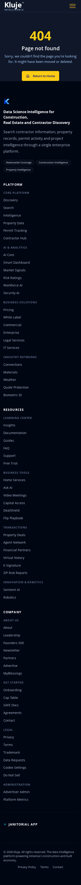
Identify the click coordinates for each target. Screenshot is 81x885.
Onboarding (12, 690)
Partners (9, 658)
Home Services (14, 480)
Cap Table (10, 697)
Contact (9, 720)
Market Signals (14, 270)
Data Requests (14, 760)
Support (9, 455)
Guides (8, 440)
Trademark (11, 752)
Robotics (9, 597)
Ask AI (7, 487)
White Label (12, 317)
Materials (10, 372)
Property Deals (14, 535)
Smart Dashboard (16, 262)
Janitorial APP (23, 824)
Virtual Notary (13, 558)
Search (8, 208)
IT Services (11, 347)
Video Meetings (15, 495)
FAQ (6, 448)
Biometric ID (12, 395)
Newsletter (11, 650)
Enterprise (11, 332)
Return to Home (44, 76)
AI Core (8, 255)
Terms (8, 745)
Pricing (8, 310)
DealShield (11, 510)
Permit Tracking (15, 230)
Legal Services (14, 340)
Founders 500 (13, 643)
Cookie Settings (14, 767)
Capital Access (14, 503)
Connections (12, 364)
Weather (9, 379)
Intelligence (12, 215)
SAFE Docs (11, 705)
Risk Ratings (12, 278)
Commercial (12, 325)
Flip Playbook (13, 518)
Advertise (10, 665)
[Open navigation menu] (72, 6)
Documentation (15, 433)
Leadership (11, 635)
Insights (9, 425)
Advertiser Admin (16, 792)
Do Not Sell (11, 775)
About (7, 627)
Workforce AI (12, 285)
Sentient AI (11, 590)
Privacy (8, 737)
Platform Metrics (15, 799)
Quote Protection (16, 387)
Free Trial (10, 463)
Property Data (13, 223)
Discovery (10, 200)
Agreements (12, 713)
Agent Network (14, 542)
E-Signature (12, 565)
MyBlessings (12, 673)
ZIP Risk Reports (15, 573)
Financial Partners (17, 550)
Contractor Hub (15, 238)
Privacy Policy (27, 867)
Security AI (11, 293)
